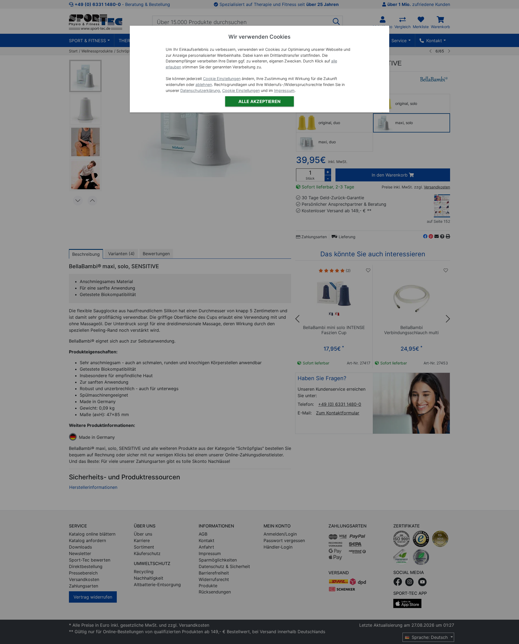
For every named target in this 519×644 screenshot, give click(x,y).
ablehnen (203, 84)
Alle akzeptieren (259, 101)
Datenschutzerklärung (200, 90)
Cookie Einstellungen (222, 78)
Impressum (284, 90)
